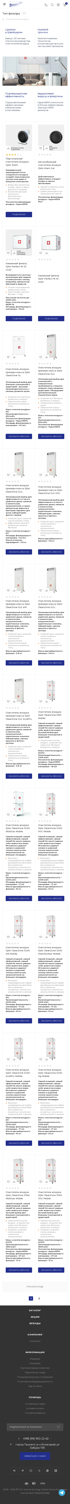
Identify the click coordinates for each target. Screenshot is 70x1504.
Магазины (35, 1363)
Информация (35, 1352)
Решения (35, 1358)
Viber (39, 1470)
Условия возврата (35, 1413)
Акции (35, 1317)
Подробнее (18, 214)
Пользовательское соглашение (35, 1377)
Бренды (35, 1323)
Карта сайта (35, 1386)
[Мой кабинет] (58, 5)
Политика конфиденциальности (35, 1381)
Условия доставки (35, 1403)
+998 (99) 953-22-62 (36, 1438)
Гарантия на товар (35, 1372)
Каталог (35, 1310)
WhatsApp (47, 1470)
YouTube (30, 1470)
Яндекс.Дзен (55, 1470)
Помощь (35, 1397)
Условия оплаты (35, 1408)
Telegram (22, 1470)
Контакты (35, 1341)
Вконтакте (14, 1470)
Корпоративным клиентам (35, 1368)
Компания (35, 1334)
